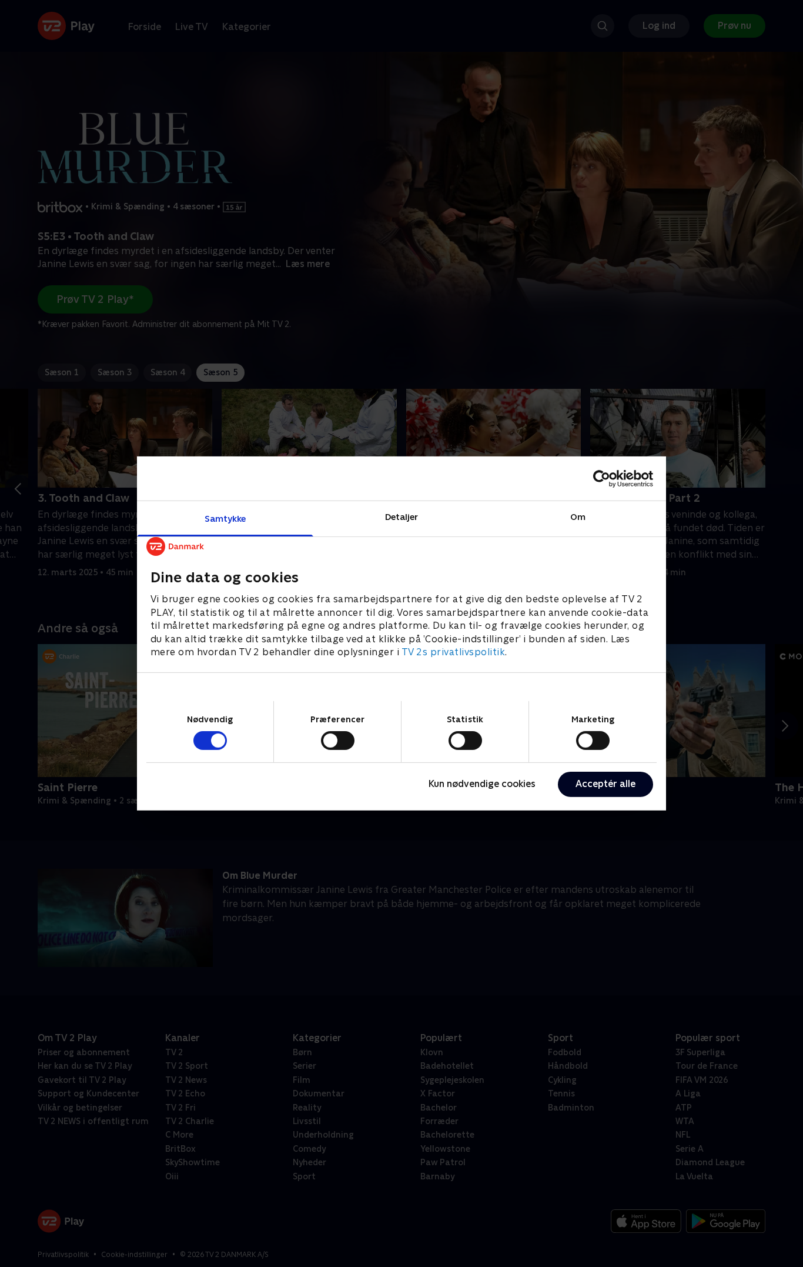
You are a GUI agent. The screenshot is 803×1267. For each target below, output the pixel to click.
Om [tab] (577, 517)
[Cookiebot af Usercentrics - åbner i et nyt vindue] (601, 478)
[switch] (337, 740)
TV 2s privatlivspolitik (454, 652)
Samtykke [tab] (225, 519)
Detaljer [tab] (402, 517)
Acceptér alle (605, 783)
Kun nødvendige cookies (482, 783)
